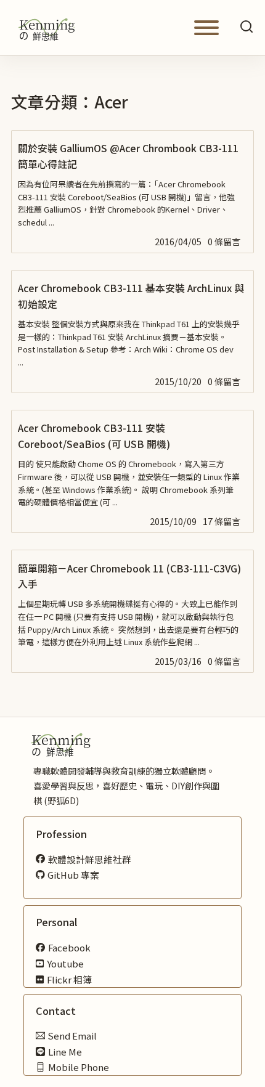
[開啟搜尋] (246, 27)
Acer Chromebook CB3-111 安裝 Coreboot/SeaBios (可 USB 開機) (94, 435)
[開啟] (206, 27)
